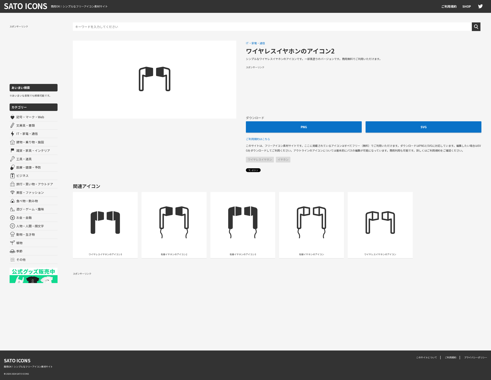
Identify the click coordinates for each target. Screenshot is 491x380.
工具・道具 (24, 159)
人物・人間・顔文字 (30, 226)
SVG (424, 127)
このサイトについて (426, 357)
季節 (19, 251)
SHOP (466, 6)
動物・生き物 (25, 234)
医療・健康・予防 (28, 167)
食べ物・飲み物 (27, 201)
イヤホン (283, 159)
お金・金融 (24, 217)
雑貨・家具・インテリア (33, 150)
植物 (19, 242)
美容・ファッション (30, 192)
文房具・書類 (25, 125)
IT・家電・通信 (27, 133)
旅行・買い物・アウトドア (34, 184)
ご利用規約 (449, 6)
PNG (304, 127)
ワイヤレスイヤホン (260, 159)
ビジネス (22, 175)
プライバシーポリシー (475, 357)
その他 (21, 259)
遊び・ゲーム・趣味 (30, 209)
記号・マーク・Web (30, 117)
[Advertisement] (34, 54)
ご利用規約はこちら (258, 139)
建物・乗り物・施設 (30, 142)
